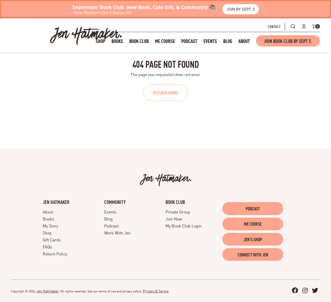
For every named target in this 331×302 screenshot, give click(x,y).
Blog (108, 219)
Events (110, 212)
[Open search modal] (293, 26)
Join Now (174, 219)
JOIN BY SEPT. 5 (241, 9)
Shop (47, 232)
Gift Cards (52, 239)
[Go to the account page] (304, 26)
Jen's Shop (253, 239)
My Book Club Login (184, 226)
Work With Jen (117, 232)
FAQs (47, 246)
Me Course (253, 223)
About (48, 212)
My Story (50, 226)
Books (48, 219)
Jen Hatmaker (47, 290)
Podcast (111, 226)
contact (274, 26)
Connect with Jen (253, 254)
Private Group (178, 212)
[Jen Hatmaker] (86, 36)
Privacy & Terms (156, 290)
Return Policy (55, 253)
